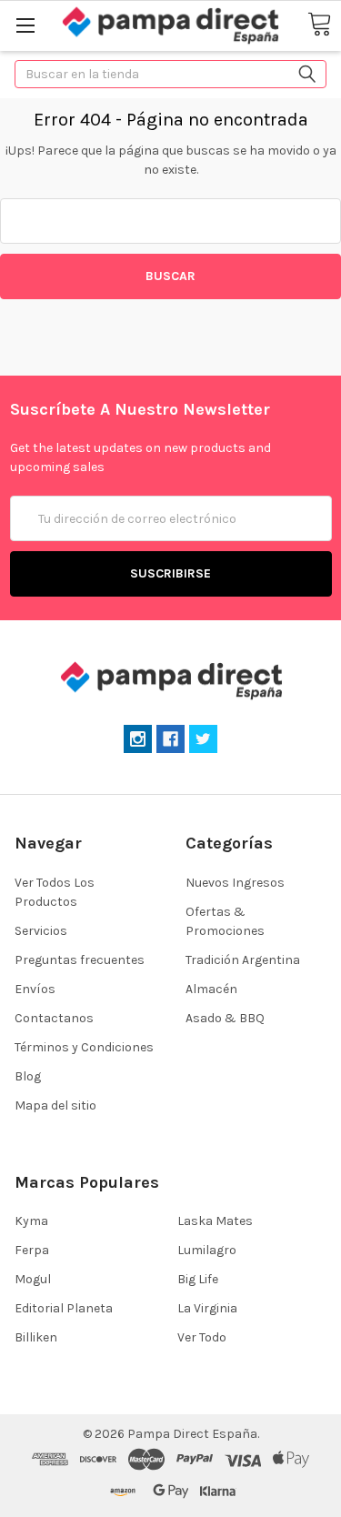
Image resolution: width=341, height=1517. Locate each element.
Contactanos (54, 1018)
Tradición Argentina (243, 960)
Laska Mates (215, 1221)
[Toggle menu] (25, 25)
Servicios (41, 931)
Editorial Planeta (64, 1308)
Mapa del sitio (55, 1105)
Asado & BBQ (225, 1018)
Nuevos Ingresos (235, 882)
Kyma (31, 1221)
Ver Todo (201, 1337)
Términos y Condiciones (84, 1047)
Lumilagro (206, 1250)
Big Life (197, 1279)
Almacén (211, 989)
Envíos (35, 989)
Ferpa (32, 1250)
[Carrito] (319, 25)
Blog (28, 1076)
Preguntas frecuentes (80, 960)
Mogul (33, 1279)
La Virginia (207, 1308)
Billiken (36, 1337)
